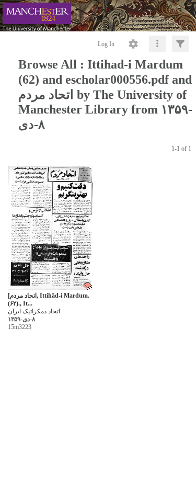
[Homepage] (98, 15)
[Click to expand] (180, 44)
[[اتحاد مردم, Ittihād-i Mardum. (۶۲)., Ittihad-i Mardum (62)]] (50, 228)
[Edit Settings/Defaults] (133, 43)
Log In (106, 44)
